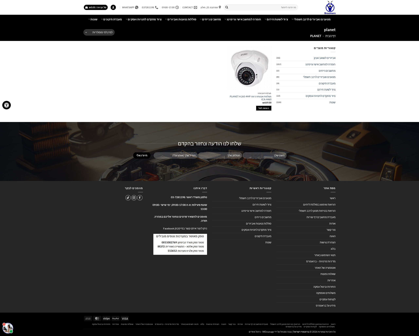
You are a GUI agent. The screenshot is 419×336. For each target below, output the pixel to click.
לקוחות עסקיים (327, 299)
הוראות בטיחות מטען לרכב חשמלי (317, 210)
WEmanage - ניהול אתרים (261, 331)
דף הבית (330, 36)
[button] (113, 7)
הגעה (333, 236)
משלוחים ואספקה (326, 292)
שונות (94, 19)
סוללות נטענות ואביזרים (181, 19)
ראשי (333, 198)
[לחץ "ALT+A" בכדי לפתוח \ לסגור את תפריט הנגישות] (6, 105)
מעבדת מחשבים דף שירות (321, 217)
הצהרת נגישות (328, 242)
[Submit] (227, 7)
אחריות (332, 280)
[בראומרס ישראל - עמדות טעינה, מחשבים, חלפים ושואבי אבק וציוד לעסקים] (319, 7)
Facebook (168, 228)
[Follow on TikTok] (128, 197)
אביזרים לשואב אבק (325, 57)
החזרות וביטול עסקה (324, 286)
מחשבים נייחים (211, 19)
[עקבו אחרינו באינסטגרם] (134, 197)
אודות (332, 223)
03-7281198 (178, 197)
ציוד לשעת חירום (326, 89)
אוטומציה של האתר (325, 267)
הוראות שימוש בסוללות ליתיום (319, 204)
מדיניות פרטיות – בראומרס (321, 261)
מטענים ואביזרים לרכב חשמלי (312, 19)
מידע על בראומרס (326, 305)
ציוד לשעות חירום (277, 19)
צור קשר (331, 229)
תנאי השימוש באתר (325, 255)
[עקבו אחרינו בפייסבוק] (140, 197)
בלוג (333, 248)
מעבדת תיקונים (112, 19)
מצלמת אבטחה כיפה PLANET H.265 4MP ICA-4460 (250, 98)
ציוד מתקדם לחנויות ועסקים (145, 19)
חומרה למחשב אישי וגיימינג (244, 19)
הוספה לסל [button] (264, 108)
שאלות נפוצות (328, 273)
